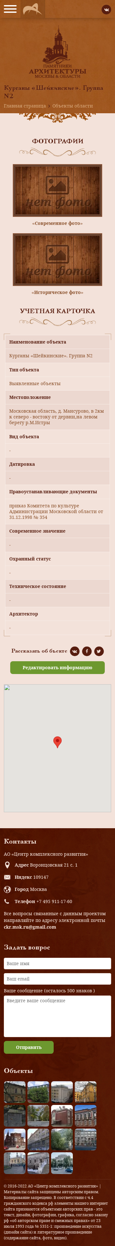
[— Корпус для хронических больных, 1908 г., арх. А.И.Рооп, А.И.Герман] (62, 1092)
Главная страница (25, 106)
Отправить (29, 1047)
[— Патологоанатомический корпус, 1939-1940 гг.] (62, 1116)
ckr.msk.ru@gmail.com (30, 927)
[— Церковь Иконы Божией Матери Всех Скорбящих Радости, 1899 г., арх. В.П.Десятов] (15, 1139)
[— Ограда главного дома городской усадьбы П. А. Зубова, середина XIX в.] (15, 1116)
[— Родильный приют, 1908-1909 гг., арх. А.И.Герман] (85, 1116)
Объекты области (72, 106)
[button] (57, 742)
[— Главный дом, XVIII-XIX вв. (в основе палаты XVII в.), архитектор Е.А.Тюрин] (15, 1092)
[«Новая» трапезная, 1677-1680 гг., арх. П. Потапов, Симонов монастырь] (38, 1163)
